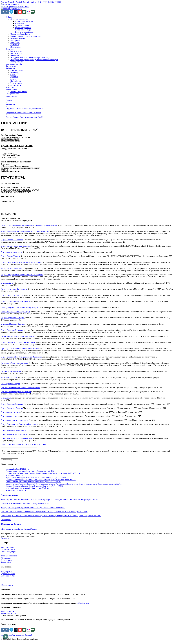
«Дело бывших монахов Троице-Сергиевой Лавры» (19, 529)
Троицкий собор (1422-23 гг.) (17, 469)
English (4, 2)
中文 (40, 2)
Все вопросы (6, 520)
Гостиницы (15, 43)
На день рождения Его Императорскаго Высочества (22, 275)
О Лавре (9, 17)
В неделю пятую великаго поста (14, 434)
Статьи (13, 75)
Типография (6, 562)
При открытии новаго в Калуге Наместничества (20, 388)
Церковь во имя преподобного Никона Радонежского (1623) (30, 471)
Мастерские (15, 40)
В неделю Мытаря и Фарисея (13, 324)
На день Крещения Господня (12, 318)
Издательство (15, 47)
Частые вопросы (9, 495)
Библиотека (10, 68)
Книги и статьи (16, 70)
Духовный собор (22, 26)
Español (19, 2)
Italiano (33, 2)
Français (26, 2)
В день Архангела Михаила (12, 295)
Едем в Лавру (11, 90)
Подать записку (12, 96)
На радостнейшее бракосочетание (14, 363)
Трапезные (14, 45)
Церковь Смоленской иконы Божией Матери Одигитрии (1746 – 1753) (34, 486)
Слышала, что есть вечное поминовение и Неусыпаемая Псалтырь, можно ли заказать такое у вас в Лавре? (44, 512)
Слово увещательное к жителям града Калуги (19, 308)
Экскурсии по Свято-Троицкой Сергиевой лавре (30, 58)
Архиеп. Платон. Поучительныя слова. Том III (24, 117)
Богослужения (11, 66)
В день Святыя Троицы (10, 256)
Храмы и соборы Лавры (20, 34)
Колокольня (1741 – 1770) (16, 490)
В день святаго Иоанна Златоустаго (15, 301)
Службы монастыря (23, 30)
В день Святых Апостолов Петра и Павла (18, 342)
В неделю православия (10, 416)
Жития (13, 79)
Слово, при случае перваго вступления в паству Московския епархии (29, 225)
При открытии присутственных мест (16, 392)
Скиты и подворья (8, 552)
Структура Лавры (8, 549)
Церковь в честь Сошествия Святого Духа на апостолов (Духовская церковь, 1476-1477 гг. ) (43, 473)
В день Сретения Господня (12, 330)
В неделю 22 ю (7, 283)
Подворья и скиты (17, 38)
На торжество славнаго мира (12, 268)
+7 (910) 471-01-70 (8, 613)
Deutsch (11, 2)
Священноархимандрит (24, 21)
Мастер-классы (16, 62)
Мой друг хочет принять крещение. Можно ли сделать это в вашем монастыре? (33, 508)
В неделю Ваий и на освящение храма (16, 438)
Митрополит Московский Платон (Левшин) (23, 113)
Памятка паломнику (18, 92)
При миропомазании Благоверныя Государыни (20, 349)
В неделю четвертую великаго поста (16, 430)
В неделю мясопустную (10, 412)
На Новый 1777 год (9, 377)
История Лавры (7, 547)
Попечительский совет (24, 32)
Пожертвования (12, 94)
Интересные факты (11, 524)
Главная (9, 100)
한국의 (58, 2)
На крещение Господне (10, 384)
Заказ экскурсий (17, 51)
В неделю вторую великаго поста (14, 420)
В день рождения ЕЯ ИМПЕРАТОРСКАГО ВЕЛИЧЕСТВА (25, 231)
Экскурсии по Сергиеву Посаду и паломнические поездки (34, 60)
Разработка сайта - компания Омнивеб (16, 635)
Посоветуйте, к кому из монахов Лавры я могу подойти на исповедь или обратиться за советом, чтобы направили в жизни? (51, 516)
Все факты (5, 538)
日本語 (51, 2)
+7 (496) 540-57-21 (8, 611)
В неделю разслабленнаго (11, 252)
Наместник (19, 23)
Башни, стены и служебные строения (25, 36)
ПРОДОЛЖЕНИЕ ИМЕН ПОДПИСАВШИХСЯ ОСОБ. (23, 445)
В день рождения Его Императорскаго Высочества (21, 357)
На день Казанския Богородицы (14, 289)
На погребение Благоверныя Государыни (17, 336)
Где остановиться (8, 574)
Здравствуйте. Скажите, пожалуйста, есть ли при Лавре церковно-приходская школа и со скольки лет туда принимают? (49, 500)
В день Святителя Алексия (12, 408)
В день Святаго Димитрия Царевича (15, 246)
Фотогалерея (15, 85)
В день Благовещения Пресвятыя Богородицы (19, 424)
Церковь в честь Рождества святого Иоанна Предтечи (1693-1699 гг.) (33, 482)
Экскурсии (10, 49)
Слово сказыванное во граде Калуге (15, 312)
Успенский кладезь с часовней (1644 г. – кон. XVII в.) (27, 488)
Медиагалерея (16, 83)
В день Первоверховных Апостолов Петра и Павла (21, 262)
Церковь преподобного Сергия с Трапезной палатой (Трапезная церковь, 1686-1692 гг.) (41, 480)
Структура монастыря (19, 19)
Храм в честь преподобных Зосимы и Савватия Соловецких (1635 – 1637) (36, 477)
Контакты (10, 87)
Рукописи (14, 77)
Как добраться (6, 572)
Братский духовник (23, 28)
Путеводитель (16, 53)
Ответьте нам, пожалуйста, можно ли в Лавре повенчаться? (25, 504)
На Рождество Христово (11, 371)
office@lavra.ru (83, 603)
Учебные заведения (9, 556)
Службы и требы (8, 576)
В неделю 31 (6, 398)
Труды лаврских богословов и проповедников (24, 108)
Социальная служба (14, 64)
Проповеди (15, 72)
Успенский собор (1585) (15, 475)
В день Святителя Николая (12, 240)
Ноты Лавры (15, 81)
